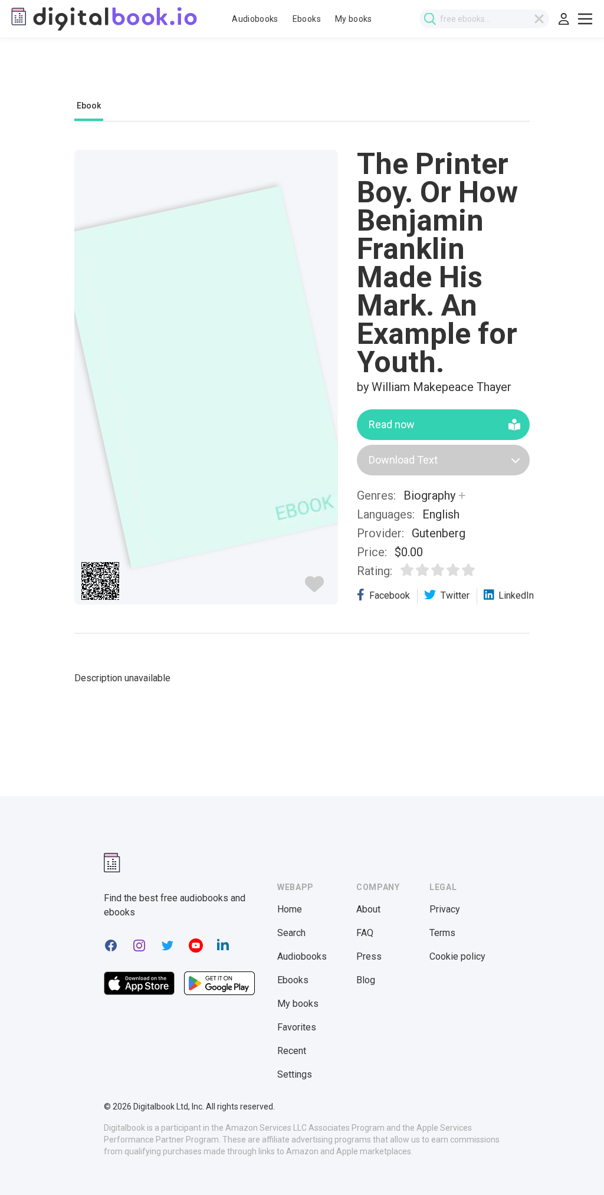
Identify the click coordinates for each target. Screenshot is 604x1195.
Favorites (296, 1027)
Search (291, 932)
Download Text (403, 460)
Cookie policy (457, 956)
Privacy (444, 909)
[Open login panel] (564, 19)
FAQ (364, 932)
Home (289, 909)
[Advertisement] (302, 75)
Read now (392, 424)
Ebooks (307, 19)
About (368, 909)
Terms (442, 932)
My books (353, 19)
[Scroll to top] (573, 1164)
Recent (291, 1050)
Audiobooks (255, 19)
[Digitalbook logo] (103, 19)
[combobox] (484, 18)
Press (369, 956)
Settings (294, 1074)
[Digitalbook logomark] (112, 862)
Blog (365, 980)
